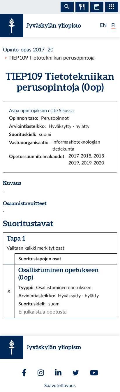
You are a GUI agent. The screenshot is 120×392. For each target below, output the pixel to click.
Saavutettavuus (60, 385)
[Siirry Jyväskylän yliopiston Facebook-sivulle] (24, 372)
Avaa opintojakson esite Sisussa (41, 110)
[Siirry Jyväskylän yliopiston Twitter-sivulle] (76, 373)
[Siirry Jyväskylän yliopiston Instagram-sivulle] (41, 372)
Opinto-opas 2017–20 (28, 49)
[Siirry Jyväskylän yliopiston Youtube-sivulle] (94, 372)
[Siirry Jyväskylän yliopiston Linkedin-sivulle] (58, 372)
